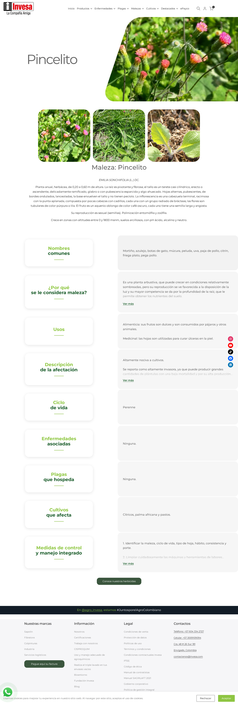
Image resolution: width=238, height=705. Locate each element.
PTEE (127, 660)
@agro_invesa (92, 610)
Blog (77, 686)
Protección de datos (135, 637)
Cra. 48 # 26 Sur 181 (184, 644)
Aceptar (226, 698)
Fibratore (29, 637)
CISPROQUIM (82, 649)
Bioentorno (80, 674)
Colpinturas (30, 643)
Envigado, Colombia (185, 650)
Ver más (128, 303)
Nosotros (79, 631)
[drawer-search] (198, 8)
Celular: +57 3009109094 (187, 637)
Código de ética (133, 666)
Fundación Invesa (84, 680)
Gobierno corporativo (136, 683)
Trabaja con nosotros (86, 643)
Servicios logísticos (35, 654)
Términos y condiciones (137, 649)
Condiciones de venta (136, 631)
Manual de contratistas (137, 672)
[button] (42, 134)
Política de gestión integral (139, 689)
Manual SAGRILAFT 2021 (137, 678)
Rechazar (205, 698)
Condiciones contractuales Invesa (143, 654)
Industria (29, 649)
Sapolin (28, 631)
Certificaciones (82, 637)
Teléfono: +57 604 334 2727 (189, 631)
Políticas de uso (133, 643)
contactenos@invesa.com (188, 656)
